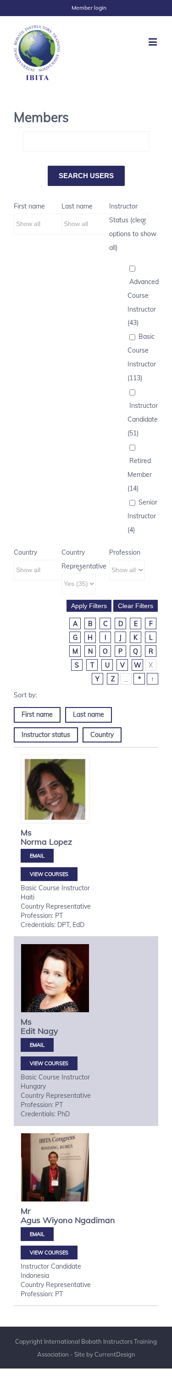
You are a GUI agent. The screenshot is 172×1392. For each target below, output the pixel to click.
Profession (124, 552)
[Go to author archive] (55, 789)
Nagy (48, 1031)
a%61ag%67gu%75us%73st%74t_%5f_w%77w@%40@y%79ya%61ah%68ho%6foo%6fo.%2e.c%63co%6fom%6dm (37, 1234)
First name (29, 206)
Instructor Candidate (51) (143, 419)
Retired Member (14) (140, 475)
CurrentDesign (114, 1354)
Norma (34, 841)
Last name (77, 206)
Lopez (60, 841)
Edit (28, 1031)
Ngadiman (95, 1220)
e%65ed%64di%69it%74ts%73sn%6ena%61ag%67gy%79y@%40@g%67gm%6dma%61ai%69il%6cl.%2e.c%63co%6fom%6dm (37, 1045)
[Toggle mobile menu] (153, 41)
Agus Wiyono (46, 1220)
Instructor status (46, 735)
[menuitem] (89, 8)
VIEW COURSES (49, 874)
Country (25, 552)
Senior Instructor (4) (142, 516)
